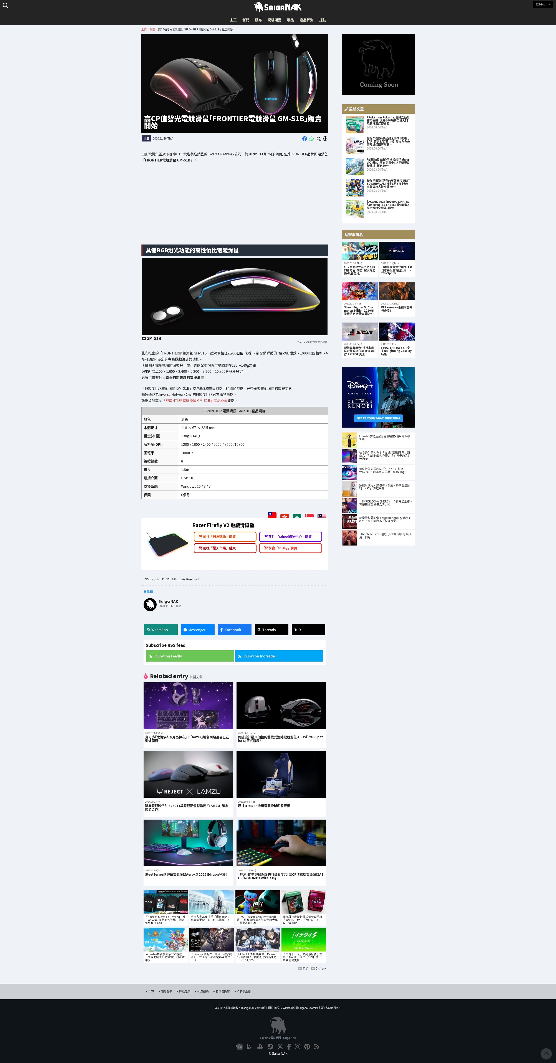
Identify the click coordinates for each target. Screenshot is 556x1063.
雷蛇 (305, 968)
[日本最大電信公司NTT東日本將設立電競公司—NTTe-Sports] (397, 251)
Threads (269, 629)
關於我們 (166, 991)
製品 (290, 19)
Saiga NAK (278, 7)
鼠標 (150, 591)
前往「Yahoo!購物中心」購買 (290, 537)
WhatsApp (159, 629)
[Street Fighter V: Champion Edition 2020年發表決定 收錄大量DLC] (360, 291)
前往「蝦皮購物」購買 (219, 537)
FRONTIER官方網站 (316, 342)
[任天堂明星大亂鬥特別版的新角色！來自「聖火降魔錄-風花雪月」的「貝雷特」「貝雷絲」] (360, 251)
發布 (258, 19)
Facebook (233, 629)
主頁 (233, 19)
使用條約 (203, 991)
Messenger (196, 629)
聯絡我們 (184, 991)
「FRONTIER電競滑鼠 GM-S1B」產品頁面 (195, 400)
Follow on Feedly (168, 656)
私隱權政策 (223, 991)
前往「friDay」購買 (282, 548)
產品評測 (307, 19)
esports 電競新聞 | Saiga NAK (278, 1038)
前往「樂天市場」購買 (219, 548)
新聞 (245, 19)
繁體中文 (541, 4)
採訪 (322, 19)
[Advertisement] (234, 206)
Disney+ (321, 968)
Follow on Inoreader (259, 656)
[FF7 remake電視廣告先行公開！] (397, 291)
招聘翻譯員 (244, 991)
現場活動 (274, 19)
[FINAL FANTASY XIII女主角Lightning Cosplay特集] (397, 332)
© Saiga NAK (278, 1053)
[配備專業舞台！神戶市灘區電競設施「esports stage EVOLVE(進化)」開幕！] (360, 332)
